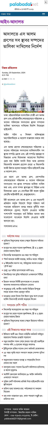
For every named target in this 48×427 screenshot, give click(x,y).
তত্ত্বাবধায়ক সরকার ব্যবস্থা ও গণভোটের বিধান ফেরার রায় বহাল (22, 361)
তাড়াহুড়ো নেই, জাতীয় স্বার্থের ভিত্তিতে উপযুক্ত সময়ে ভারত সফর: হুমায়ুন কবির (22, 290)
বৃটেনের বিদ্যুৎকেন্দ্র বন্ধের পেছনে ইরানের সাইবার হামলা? (23, 242)
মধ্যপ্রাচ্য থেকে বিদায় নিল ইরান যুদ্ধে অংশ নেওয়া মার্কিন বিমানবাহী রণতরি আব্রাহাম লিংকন (23, 298)
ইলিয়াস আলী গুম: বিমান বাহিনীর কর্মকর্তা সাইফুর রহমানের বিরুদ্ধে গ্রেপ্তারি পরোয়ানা (23, 336)
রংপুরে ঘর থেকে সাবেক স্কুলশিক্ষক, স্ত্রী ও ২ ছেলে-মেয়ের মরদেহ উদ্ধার (23, 249)
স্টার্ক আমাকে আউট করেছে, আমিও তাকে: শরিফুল (24, 259)
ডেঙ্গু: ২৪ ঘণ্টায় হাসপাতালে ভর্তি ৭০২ (19, 270)
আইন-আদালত (12, 22)
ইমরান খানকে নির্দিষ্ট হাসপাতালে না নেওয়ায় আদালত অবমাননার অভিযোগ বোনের (21, 283)
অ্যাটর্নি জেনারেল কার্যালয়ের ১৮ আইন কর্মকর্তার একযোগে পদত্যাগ (23, 376)
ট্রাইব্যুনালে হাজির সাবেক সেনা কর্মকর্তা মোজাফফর (24, 348)
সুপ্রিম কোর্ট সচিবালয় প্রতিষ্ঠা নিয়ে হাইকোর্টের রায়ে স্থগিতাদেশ (24, 383)
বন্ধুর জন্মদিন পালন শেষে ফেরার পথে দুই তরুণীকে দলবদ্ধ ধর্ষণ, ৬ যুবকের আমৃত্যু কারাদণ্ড (24, 343)
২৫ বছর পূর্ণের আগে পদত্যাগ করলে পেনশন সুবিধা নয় (24, 354)
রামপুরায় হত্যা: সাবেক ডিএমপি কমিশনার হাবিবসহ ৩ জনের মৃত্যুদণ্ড (24, 369)
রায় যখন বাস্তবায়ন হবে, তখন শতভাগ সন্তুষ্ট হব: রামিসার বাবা (23, 397)
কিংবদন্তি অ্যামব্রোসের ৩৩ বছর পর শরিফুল (21, 255)
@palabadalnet (9, 84)
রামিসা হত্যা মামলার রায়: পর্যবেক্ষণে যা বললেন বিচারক (22, 390)
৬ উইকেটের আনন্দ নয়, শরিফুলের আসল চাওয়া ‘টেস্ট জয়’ (23, 265)
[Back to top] (2, 422)
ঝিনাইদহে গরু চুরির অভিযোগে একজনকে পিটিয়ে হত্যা (23, 276)
